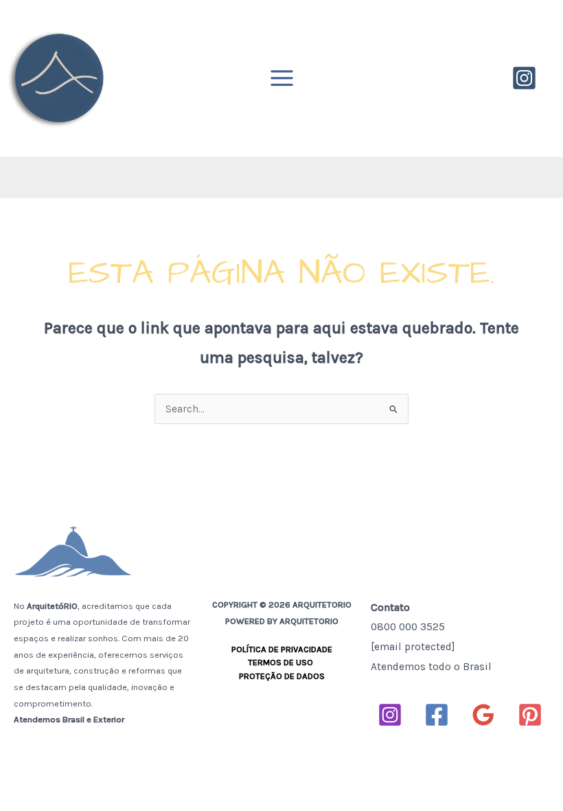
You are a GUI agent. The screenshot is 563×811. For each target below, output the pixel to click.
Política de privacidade (281, 649)
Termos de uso (281, 662)
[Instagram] (524, 78)
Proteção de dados (282, 676)
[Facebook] (436, 715)
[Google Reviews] (483, 715)
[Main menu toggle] (281, 78)
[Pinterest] (530, 715)
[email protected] (413, 647)
